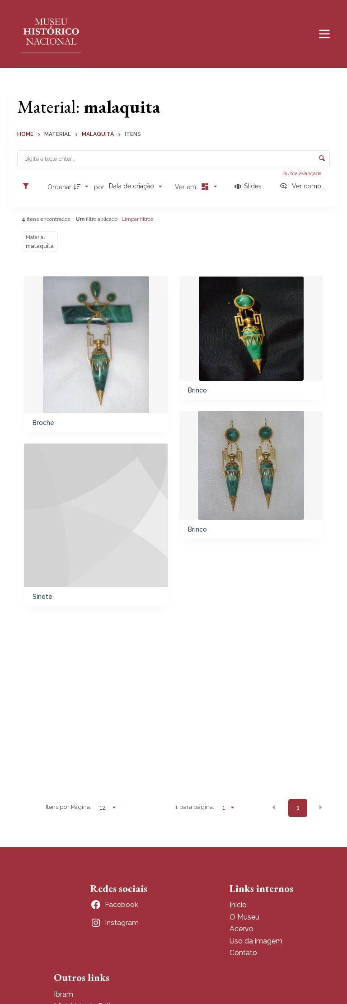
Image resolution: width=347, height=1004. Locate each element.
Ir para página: (194, 806)
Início (238, 905)
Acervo (241, 929)
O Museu (244, 917)
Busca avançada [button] (302, 173)
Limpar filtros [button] (137, 219)
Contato (243, 952)
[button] (273, 807)
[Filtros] (28, 186)
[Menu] (324, 33)
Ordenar (59, 187)
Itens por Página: (68, 806)
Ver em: (187, 187)
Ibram (63, 994)
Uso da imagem (256, 941)
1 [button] (298, 807)
